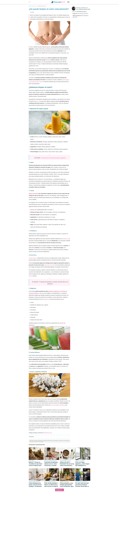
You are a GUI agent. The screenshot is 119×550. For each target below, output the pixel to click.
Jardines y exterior (79, 460)
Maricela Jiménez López (84, 9)
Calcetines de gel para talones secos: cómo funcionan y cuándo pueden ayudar (51, 463)
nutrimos (48, 59)
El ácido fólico (32, 258)
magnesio (46, 299)
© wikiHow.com (48, 432)
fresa (30, 276)
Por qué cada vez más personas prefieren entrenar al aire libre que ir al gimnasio (82, 484)
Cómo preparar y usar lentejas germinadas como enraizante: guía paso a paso (66, 484)
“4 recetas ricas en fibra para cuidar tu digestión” (53, 157)
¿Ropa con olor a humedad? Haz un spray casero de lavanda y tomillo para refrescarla (67, 463)
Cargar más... (59, 490)
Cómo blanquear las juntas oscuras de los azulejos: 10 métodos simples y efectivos (35, 484)
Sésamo (32, 209)
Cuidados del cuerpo (42, 6)
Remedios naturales (33, 6)
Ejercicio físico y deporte (81, 481)
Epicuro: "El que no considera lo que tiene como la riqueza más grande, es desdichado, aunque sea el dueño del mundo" (36, 463)
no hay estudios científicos (58, 405)
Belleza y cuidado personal (50, 460)
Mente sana (31, 460)
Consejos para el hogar (65, 460)
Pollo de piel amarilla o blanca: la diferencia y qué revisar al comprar (51, 484)
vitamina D (65, 238)
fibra (37, 101)
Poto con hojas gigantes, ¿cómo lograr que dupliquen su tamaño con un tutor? (82, 463)
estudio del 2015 (50, 265)
